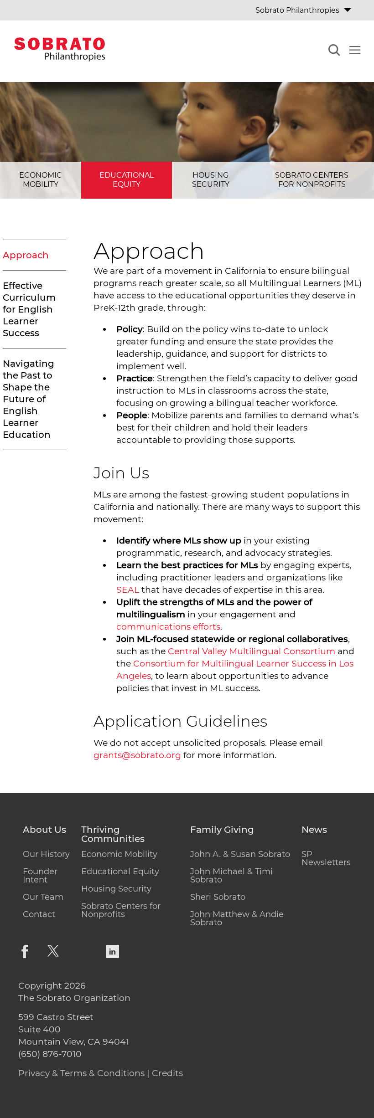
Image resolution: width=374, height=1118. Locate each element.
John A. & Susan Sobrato (240, 854)
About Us (44, 830)
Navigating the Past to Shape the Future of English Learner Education (28, 399)
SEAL (127, 590)
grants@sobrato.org (137, 755)
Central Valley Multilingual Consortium (251, 651)
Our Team (43, 897)
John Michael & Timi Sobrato (231, 876)
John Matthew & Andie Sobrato (237, 918)
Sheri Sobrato (217, 897)
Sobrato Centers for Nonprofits (311, 180)
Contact (39, 914)
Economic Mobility (40, 180)
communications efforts (168, 626)
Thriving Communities (113, 834)
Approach (26, 255)
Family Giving (222, 830)
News (314, 830)
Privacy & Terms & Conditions (81, 1073)
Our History (46, 854)
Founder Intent (40, 876)
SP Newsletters (326, 858)
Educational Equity (126, 180)
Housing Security (210, 180)
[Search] (334, 51)
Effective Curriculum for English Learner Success (29, 309)
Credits (167, 1073)
